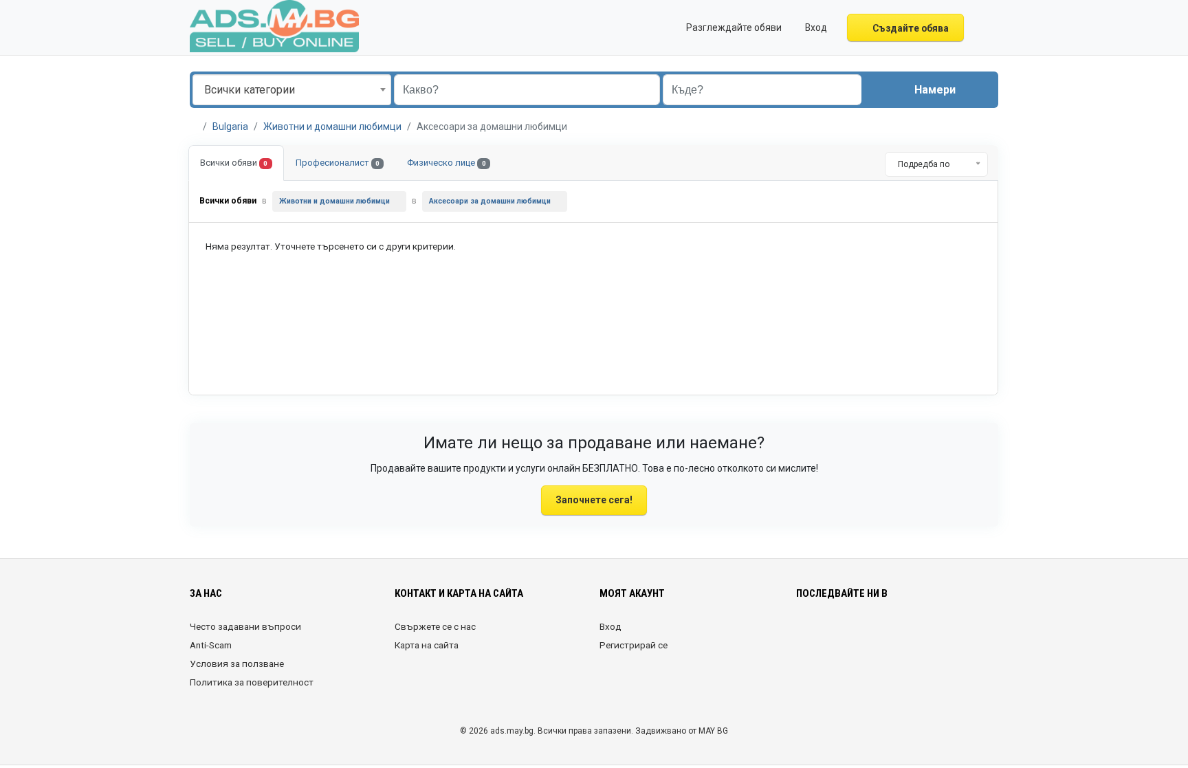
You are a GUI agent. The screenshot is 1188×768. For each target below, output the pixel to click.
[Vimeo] (939, 634)
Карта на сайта (427, 644)
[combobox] (291, 89)
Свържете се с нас (435, 626)
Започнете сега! (594, 499)
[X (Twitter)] (824, 634)
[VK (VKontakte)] (958, 634)
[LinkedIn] (862, 634)
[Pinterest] (881, 634)
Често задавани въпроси (245, 626)
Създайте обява (909, 28)
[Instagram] (843, 634)
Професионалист (338, 162)
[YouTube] (920, 634)
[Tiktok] (901, 634)
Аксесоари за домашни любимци (490, 201)
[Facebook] (804, 634)
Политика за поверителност (252, 682)
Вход (611, 626)
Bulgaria (230, 126)
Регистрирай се (634, 644)
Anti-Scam (211, 644)
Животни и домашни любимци (332, 126)
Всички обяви (233, 162)
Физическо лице (446, 162)
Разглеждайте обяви (733, 27)
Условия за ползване (237, 663)
